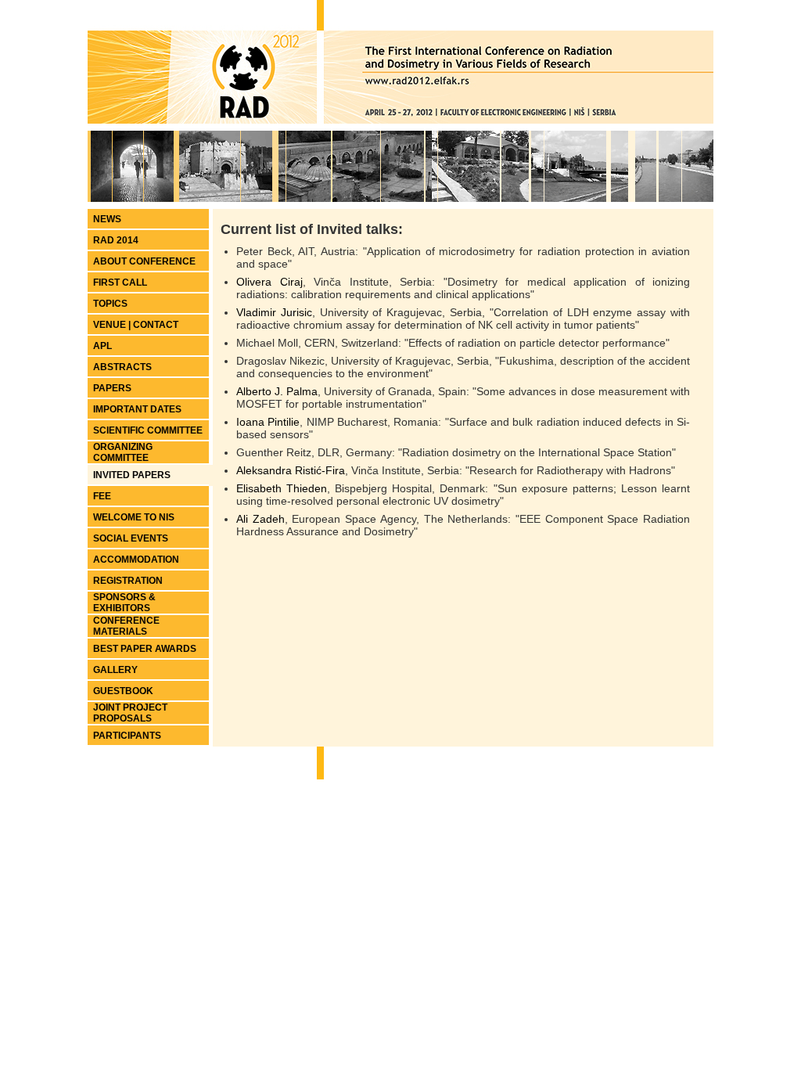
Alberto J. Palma (277, 391)
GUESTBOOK (123, 691)
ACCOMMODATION (136, 559)
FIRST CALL (120, 282)
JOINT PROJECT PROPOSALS (130, 713)
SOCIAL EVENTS (130, 538)
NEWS (107, 219)
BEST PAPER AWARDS (144, 648)
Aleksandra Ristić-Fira (290, 470)
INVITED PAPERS (132, 475)
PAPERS (112, 388)
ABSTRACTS (122, 367)
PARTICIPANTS (127, 735)
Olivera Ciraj (269, 281)
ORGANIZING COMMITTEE (123, 452)
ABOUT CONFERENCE (144, 261)
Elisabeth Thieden (281, 488)
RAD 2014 (115, 240)
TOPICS (110, 303)
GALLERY (115, 669)
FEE (102, 496)
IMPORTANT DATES (137, 409)
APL (102, 345)
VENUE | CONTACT (135, 324)
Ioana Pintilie (268, 422)
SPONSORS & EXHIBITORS (124, 603)
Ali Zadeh (260, 519)
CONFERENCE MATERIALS (126, 626)
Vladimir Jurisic (274, 312)
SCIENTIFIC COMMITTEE (148, 430)
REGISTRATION (128, 580)
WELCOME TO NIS (133, 517)
